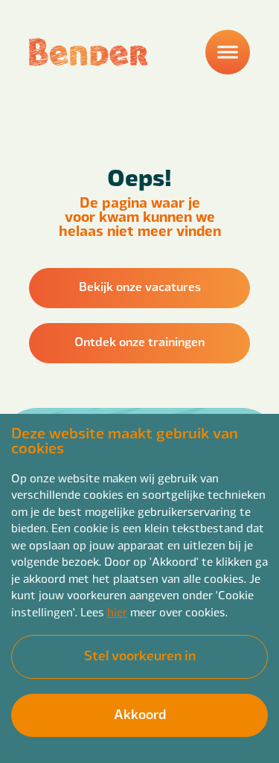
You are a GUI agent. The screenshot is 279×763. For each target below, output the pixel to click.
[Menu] (227, 52)
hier (117, 611)
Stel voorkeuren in (140, 654)
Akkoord (140, 713)
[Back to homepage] (88, 52)
